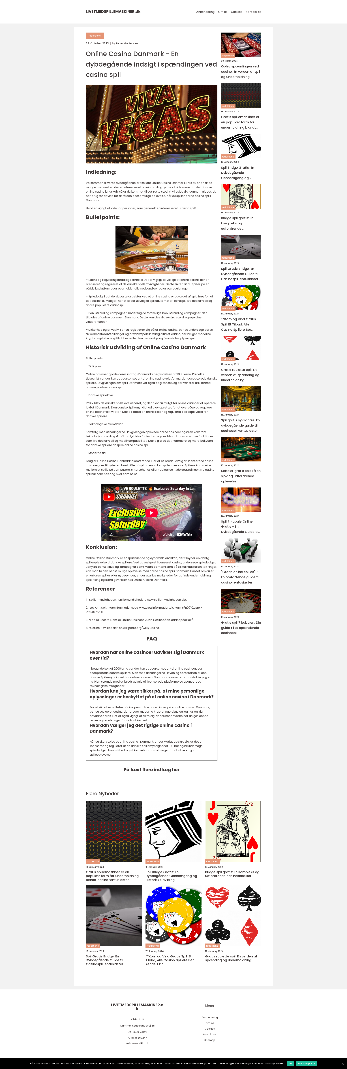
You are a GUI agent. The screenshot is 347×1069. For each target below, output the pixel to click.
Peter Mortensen (127, 43)
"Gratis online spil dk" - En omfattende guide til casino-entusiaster (240, 577)
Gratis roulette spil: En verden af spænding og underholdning (240, 374)
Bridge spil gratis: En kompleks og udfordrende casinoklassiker (237, 223)
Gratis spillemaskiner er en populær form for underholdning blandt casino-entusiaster (240, 122)
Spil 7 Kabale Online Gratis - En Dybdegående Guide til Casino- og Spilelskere (239, 526)
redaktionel (95, 35)
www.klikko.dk (140, 1043)
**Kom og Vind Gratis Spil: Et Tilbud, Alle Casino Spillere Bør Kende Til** (238, 324)
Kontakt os (253, 12)
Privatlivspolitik (306, 1063)
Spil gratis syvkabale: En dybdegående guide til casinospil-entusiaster (240, 425)
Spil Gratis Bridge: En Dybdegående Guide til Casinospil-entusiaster (239, 273)
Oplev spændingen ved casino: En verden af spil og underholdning (240, 71)
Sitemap (209, 1040)
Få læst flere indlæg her (152, 769)
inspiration (228, 55)
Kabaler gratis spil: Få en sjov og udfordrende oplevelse (241, 476)
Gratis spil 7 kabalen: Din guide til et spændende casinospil (241, 627)
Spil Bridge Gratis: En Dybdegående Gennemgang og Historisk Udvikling (237, 172)
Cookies (236, 12)
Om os (222, 12)
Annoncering (205, 12)
